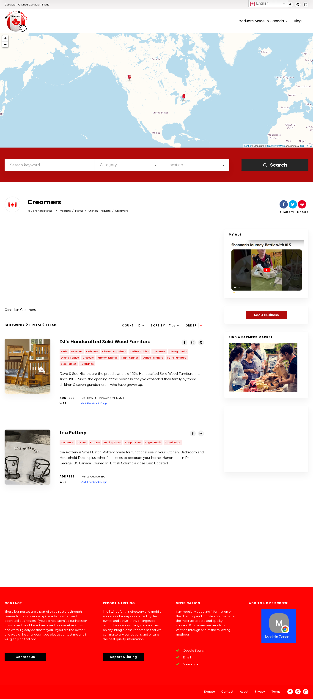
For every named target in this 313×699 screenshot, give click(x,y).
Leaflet (248, 146)
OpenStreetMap (276, 146)
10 (139, 325)
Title (172, 325)
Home (48, 210)
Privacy (260, 692)
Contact (227, 692)
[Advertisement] (104, 266)
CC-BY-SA (306, 146)
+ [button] (5, 38)
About (244, 692)
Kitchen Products (99, 210)
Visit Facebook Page (94, 403)
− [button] (5, 44)
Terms (275, 692)
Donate (209, 692)
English (262, 3)
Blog (298, 21)
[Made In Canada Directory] (16, 21)
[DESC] (201, 325)
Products (65, 210)
